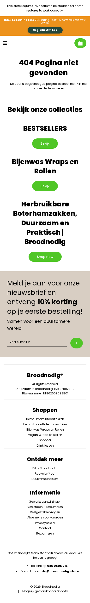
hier (84, 84)
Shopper (45, 440)
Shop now (45, 256)
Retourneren (45, 533)
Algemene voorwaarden (45, 517)
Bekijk (45, 143)
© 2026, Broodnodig (45, 587)
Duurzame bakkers (45, 479)
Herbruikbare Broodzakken (45, 419)
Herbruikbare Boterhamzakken (45, 424)
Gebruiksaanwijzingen (45, 502)
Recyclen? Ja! (45, 474)
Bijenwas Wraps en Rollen (45, 429)
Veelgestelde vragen (45, 512)
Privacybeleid (45, 523)
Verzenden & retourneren (45, 507)
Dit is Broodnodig (45, 468)
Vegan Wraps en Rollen (45, 435)
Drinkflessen (45, 446)
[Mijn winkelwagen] (80, 43)
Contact (45, 528)
